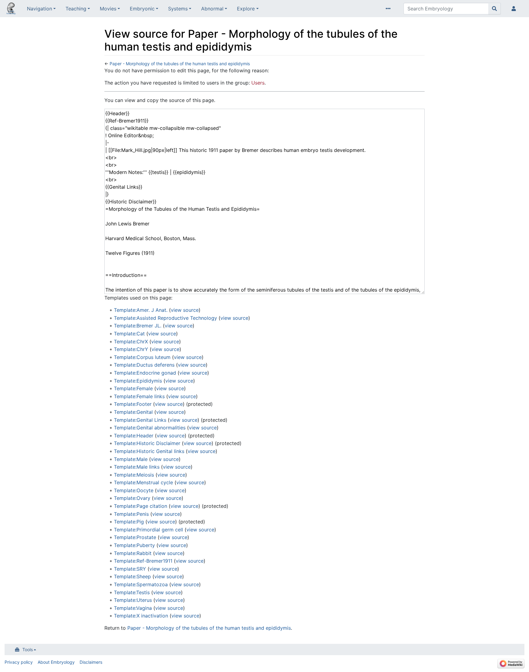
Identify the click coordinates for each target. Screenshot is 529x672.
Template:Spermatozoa (141, 584)
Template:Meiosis (134, 475)
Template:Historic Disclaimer (147, 443)
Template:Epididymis (138, 381)
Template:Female (133, 388)
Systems (178, 9)
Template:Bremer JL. (137, 326)
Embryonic (142, 9)
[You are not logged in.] (515, 8)
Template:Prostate (135, 537)
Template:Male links (136, 467)
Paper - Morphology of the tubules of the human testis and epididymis (180, 63)
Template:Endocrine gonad (145, 373)
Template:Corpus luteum (142, 357)
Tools (27, 649)
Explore (246, 9)
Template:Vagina (133, 608)
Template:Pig (129, 522)
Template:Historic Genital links (149, 451)
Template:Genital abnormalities (150, 428)
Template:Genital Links (140, 420)
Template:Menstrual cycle (143, 482)
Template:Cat (129, 333)
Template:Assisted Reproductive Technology (165, 318)
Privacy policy (19, 662)
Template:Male (131, 459)
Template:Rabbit (133, 553)
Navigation (39, 9)
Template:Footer (133, 404)
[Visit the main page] (11, 9)
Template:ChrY (131, 349)
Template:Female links (139, 396)
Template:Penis (131, 514)
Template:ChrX (131, 341)
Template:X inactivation (141, 616)
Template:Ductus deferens (144, 365)
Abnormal (212, 9)
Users (257, 83)
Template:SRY (130, 569)
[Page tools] (389, 8)
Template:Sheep (132, 576)
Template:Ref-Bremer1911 (143, 561)
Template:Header (133, 435)
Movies (108, 9)
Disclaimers (91, 662)
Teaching (76, 9)
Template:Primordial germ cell (148, 530)
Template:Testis (132, 592)
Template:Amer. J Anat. (140, 310)
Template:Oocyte (133, 490)
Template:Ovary (132, 498)
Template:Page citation (140, 506)
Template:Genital (133, 412)
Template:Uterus (133, 600)
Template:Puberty (134, 545)
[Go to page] (494, 8)
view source (185, 310)
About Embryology (56, 662)
